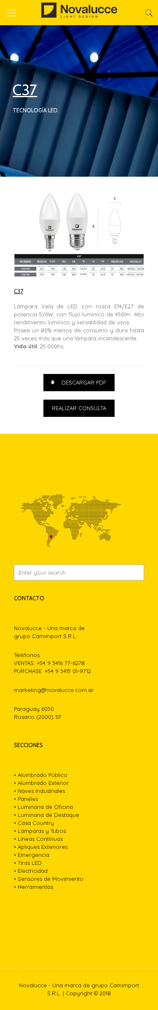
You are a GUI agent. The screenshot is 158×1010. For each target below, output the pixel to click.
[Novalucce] (79, 12)
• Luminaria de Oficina (43, 806)
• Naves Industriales (39, 790)
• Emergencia (31, 854)
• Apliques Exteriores (40, 846)
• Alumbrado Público (40, 774)
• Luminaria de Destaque (46, 814)
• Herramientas (33, 886)
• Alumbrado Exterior (41, 782)
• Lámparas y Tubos (40, 830)
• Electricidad (31, 870)
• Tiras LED (28, 862)
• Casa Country (34, 822)
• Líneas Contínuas (38, 838)
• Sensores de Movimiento (48, 878)
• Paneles (26, 798)
